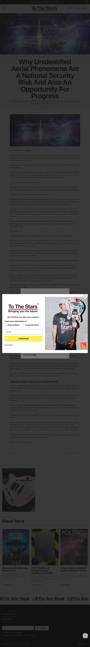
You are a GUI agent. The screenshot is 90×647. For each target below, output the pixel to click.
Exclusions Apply (8, 344)
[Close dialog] (85, 297)
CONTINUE (23, 339)
